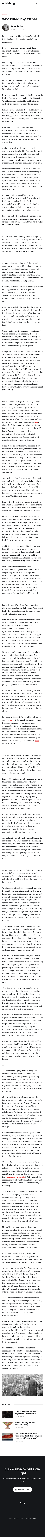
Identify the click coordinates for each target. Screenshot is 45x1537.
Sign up (22, 1503)
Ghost (34, 1518)
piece (37, 740)
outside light (9, 3)
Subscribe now (24, 1490)
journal (5, 15)
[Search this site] (37, 3)
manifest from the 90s (15, 1177)
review (9, 720)
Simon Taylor (17, 26)
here (36, 422)
